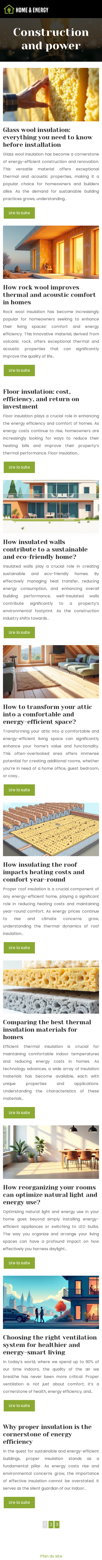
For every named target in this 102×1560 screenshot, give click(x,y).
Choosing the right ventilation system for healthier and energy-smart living (50, 1345)
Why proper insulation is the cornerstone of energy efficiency (47, 1434)
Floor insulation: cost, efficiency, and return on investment (41, 399)
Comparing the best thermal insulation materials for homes (47, 1030)
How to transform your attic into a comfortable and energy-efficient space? (47, 714)
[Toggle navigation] (92, 9)
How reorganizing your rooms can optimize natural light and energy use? (50, 1195)
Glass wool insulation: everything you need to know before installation (48, 137)
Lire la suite (19, 213)
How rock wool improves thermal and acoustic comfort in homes (49, 295)
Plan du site (51, 1556)
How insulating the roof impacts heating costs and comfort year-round (43, 872)
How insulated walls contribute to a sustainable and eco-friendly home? (45, 549)
